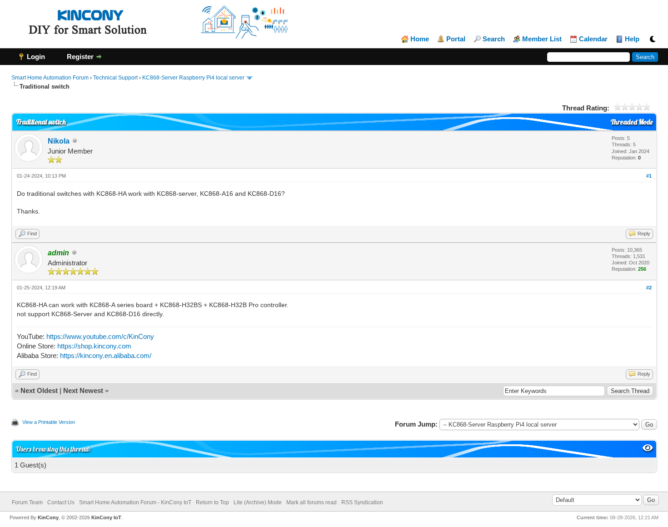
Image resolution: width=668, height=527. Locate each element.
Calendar (593, 39)
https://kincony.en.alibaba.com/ (105, 355)
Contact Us (61, 502)
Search (494, 39)
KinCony (48, 517)
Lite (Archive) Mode (258, 502)
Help (632, 39)
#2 (649, 287)
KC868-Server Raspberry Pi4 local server (193, 78)
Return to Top (212, 502)
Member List (542, 39)
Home (419, 39)
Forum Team (27, 502)
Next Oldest (39, 390)
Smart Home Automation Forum (50, 78)
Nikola (59, 141)
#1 (649, 176)
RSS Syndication (362, 502)
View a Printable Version (48, 422)
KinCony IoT (106, 517)
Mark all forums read (311, 502)
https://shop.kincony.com (94, 346)
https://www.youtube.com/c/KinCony (100, 336)
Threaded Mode (632, 122)
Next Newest (83, 390)
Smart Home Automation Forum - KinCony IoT (135, 502)
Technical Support (115, 78)
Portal (455, 39)
